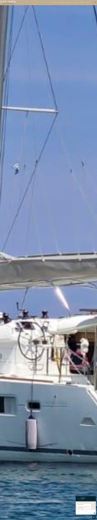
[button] (94, 497)
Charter (75, 2)
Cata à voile (54, 2)
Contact (88, 2)
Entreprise (81, 2)
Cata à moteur (61, 2)
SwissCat (69, 2)
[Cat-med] (8, 2)
